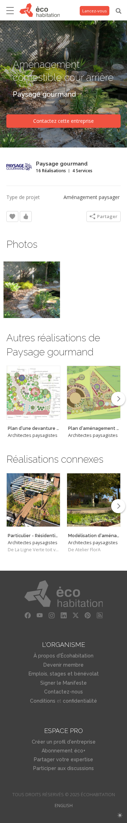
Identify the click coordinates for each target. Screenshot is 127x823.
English (64, 806)
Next (118, 399)
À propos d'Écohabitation (63, 656)
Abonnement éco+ (63, 750)
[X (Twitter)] (75, 615)
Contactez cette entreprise (63, 121)
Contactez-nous (63, 692)
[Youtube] (39, 615)
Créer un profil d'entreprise (64, 742)
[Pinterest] (87, 615)
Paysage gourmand (44, 94)
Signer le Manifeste (63, 683)
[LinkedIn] (63, 615)
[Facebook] (27, 615)
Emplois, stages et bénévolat (64, 674)
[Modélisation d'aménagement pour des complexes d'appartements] (94, 500)
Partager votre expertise (63, 759)
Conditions (42, 701)
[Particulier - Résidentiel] (33, 500)
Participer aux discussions (63, 768)
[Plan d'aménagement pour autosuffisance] (94, 393)
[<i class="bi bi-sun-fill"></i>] (120, 815)
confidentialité (80, 701)
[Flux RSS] (99, 615)
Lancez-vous (94, 10)
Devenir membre (63, 665)
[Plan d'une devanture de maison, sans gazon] (33, 393)
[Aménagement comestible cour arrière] (31, 289)
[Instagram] (51, 615)
